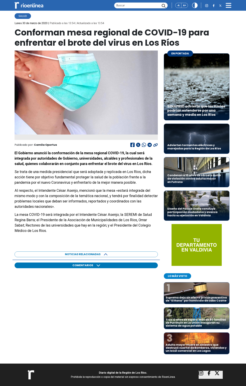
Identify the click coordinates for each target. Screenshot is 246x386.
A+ (184, 5)
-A (178, 5)
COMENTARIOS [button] (82, 265)
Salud (23, 16)
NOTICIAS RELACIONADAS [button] (83, 254)
